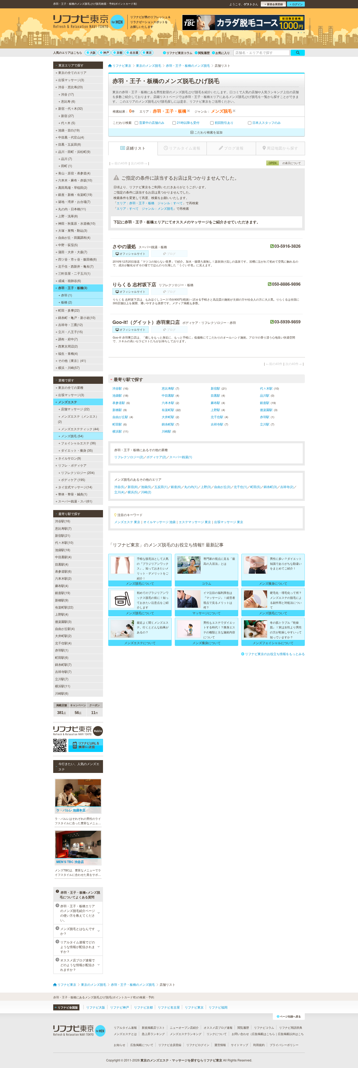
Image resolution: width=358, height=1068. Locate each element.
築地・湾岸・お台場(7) (74, 201)
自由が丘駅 (120, 416)
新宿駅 (215, 388)
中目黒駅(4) (63, 557)
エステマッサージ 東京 (195, 521)
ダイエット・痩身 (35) (77, 450)
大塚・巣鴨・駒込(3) (72, 230)
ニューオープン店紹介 (184, 1027)
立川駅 (264, 424)
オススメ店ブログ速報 (218, 1027)
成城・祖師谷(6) (69, 280)
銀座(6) (176, 486)
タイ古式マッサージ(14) (75, 487)
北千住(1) (240, 486)
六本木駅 (168, 402)
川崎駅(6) (61, 693)
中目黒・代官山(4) (71, 137)
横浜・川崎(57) (69, 367)
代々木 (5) (68, 122)
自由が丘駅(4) (65, 628)
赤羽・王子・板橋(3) (72, 287)
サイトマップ (239, 1045)
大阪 (93, 52)
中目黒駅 (168, 395)
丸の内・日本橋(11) (72, 209)
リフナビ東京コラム (179, 53)
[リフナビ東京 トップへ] (89, 22)
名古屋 (134, 52)
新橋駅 (117, 409)
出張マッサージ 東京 (228, 521)
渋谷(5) (119, 486)
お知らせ (119, 1045)
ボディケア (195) (73, 479)
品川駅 (264, 395)
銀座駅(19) (62, 592)
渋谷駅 (117, 388)
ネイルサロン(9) (69, 458)
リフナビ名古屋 (169, 1007)
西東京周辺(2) (68, 346)
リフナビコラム (264, 1027)
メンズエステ (67, 402)
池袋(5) (146, 486)
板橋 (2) (66, 302)
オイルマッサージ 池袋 (159, 521)
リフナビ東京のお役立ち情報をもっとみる (275, 653)
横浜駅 (117, 431)
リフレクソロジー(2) (128, 457)
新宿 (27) (67, 115)
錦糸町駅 (168, 424)
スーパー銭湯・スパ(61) (75, 501)
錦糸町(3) (270, 486)
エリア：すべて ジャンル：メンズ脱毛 (145, 208)
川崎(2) (146, 492)
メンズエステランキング (186, 1034)
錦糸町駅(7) (63, 664)
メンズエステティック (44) (80, 429)
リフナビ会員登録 (169, 1045)
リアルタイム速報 (125, 1027)
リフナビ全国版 (68, 1007)
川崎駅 (166, 431)
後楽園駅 (266, 409)
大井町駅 (168, 416)
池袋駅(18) (62, 549)
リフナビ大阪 (95, 1007)
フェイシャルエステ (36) (78, 443)
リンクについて (217, 1034)
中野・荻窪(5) (68, 244)
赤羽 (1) (66, 295)
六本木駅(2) (63, 578)
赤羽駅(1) (61, 650)
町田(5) (255, 486)
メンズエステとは (125, 1034)
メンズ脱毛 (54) (72, 436)
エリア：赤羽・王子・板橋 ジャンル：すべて (150, 203)
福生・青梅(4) (68, 353)
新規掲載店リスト (153, 1027)
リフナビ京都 (143, 1007)
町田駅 (117, 424)
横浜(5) (133, 492)
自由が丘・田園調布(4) (74, 237)
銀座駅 (264, 402)
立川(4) (119, 492)
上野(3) (206, 486)
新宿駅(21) (62, 535)
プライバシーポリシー (284, 1045)
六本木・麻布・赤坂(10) (75, 180)
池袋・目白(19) (69, 130)
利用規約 (259, 1045)
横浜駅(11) (62, 686)
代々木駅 (266, 388)
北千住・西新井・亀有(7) (76, 266)
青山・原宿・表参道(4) (74, 173)
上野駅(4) (61, 614)
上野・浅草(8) (68, 216)
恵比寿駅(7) (63, 528)
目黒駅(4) (61, 564)
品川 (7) (66, 158)
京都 (119, 52)
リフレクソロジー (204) (78, 472)
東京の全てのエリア (72, 72)
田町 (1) (66, 165)
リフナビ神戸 (119, 1007)
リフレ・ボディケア (72, 465)
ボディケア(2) (156, 457)
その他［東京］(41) (72, 360)
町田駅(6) (61, 657)
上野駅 (215, 409)
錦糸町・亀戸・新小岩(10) (76, 317)
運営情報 (220, 1045)
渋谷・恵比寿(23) (70, 87)
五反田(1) (161, 486)
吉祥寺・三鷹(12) (70, 324)
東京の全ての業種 (70, 387)
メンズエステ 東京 (127, 521)
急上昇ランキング (153, 1034)
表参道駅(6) (63, 571)
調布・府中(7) (68, 339)
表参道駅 (118, 402)
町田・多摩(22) (69, 310)
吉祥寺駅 (217, 424)
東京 (149, 52)
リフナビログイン (197, 1045)
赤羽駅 (264, 416)
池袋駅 (117, 395)
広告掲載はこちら (263, 1034)
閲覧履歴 (204, 53)
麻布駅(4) (61, 585)
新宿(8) (133, 486)
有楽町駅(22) (64, 607)
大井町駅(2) (63, 635)
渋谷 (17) (67, 94)
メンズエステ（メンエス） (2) (78, 419)
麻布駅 (215, 402)
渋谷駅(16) (62, 521)
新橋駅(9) (61, 600)
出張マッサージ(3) (71, 80)
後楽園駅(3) (63, 621)
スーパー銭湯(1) (180, 457)
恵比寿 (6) (68, 101)
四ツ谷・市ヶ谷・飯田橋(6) (77, 259)
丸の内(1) (191, 486)
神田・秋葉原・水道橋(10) (76, 223)
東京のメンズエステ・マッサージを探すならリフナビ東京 (181, 1060)
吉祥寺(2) (287, 486)
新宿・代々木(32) (70, 108)
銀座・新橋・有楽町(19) (75, 194)
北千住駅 (217, 416)
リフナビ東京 (194, 1007)
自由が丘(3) (222, 486)
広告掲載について (141, 1045)
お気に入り (222, 53)
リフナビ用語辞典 (290, 1027)
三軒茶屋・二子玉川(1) (74, 273)
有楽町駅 (168, 409)
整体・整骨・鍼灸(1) (72, 494)
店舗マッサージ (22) (75, 409)
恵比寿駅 (168, 388)
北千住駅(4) (63, 643)
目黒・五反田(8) (69, 144)
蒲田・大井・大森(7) (72, 252)
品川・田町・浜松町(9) (74, 151)
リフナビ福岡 (218, 1007)
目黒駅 (215, 395)
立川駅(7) (61, 679)
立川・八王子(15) (70, 331)
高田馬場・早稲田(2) (72, 187)
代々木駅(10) (64, 542)
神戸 (106, 52)
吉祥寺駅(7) (63, 671)
